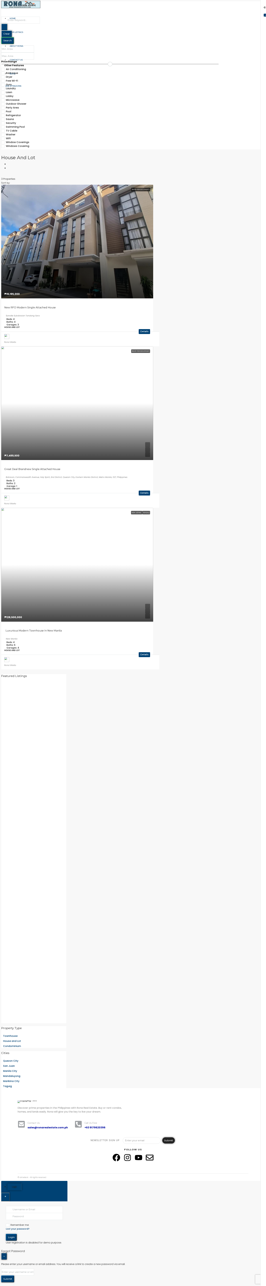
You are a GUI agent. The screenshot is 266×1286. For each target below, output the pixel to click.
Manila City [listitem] (10, 1071)
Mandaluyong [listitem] (11, 1076)
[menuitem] (12, 86)
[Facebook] (116, 1157)
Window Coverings (17, 142)
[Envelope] (149, 1157)
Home (13, 18)
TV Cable (11, 130)
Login (11, 1237)
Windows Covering (17, 146)
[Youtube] (138, 1157)
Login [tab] (14, 1187)
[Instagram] (127, 1157)
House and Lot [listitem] (12, 1041)
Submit (168, 1140)
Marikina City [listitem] (11, 1081)
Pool (8, 111)
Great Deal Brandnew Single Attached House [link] (32, 469)
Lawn (9, 92)
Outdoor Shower (16, 104)
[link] (77, 241)
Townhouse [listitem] (10, 1036)
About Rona (16, 46)
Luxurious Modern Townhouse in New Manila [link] (33, 630)
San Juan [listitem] (9, 1066)
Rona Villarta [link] (10, 342)
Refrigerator (13, 115)
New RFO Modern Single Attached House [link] (30, 307)
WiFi (8, 138)
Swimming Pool (15, 127)
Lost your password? (17, 1228)
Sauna (10, 119)
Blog (12, 74)
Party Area (12, 107)
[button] (8, 164)
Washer (10, 134)
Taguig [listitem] (7, 1086)
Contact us (16, 60)
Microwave (12, 100)
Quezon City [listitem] (10, 1061)
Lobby (9, 96)
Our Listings (16, 32)
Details (144, 331)
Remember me (19, 1225)
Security (11, 123)
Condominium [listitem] (12, 1046)
